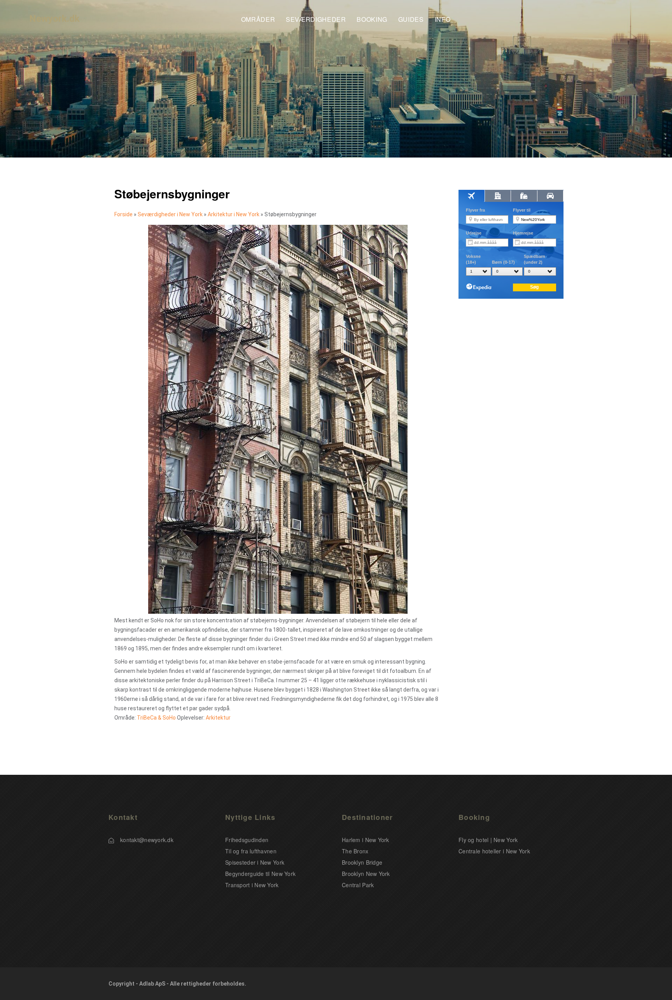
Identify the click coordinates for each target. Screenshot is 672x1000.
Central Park (358, 885)
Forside (123, 214)
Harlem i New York (365, 840)
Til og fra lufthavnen (250, 851)
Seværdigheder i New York (170, 214)
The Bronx (355, 851)
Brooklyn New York (366, 873)
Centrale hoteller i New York (494, 851)
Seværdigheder (316, 20)
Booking (372, 20)
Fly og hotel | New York (488, 840)
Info (443, 20)
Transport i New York (252, 885)
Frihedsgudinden (246, 840)
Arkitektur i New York (233, 214)
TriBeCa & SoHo (156, 718)
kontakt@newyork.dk (146, 840)
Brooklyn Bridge (362, 862)
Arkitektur (218, 718)
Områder (258, 20)
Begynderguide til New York (260, 873)
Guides (411, 20)
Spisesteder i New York (254, 862)
